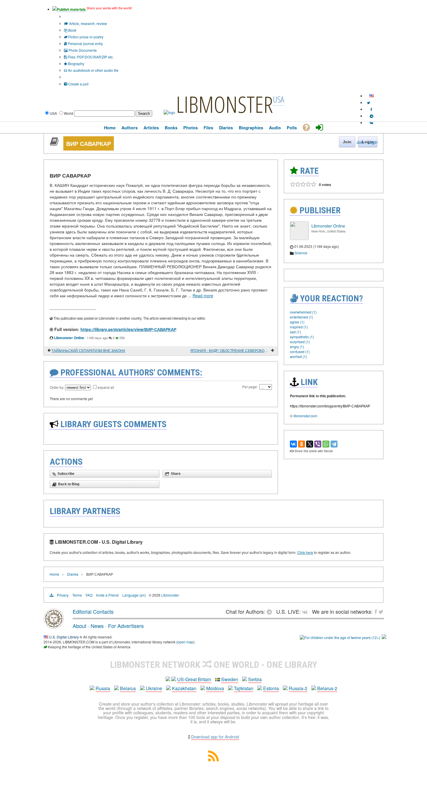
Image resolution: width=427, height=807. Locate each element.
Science (301, 252)
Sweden (229, 679)
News (97, 625)
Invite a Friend (107, 595)
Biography (75, 63)
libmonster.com (305, 415)
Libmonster (170, 595)
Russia (103, 688)
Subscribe (66, 474)
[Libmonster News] (368, 102)
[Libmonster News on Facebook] (371, 109)
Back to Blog (68, 484)
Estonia (271, 688)
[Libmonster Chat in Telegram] (271, 611)
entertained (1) (301, 316)
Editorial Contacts (93, 611)
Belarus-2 (327, 688)
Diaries (72, 574)
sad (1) (295, 331)
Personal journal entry (85, 43)
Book (71, 30)
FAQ (89, 595)
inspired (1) (299, 326)
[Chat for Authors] (371, 115)
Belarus (128, 688)
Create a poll (78, 83)
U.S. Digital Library (64, 636)
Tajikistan (243, 688)
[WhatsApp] (325, 444)
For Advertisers (126, 625)
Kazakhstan (184, 688)
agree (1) (297, 321)
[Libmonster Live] (371, 122)
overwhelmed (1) (303, 311)
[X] (309, 444)
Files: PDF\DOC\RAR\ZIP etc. (90, 56)
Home (54, 574)
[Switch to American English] (371, 95)
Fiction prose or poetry (85, 36)
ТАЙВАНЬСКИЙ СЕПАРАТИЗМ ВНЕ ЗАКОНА (88, 350)
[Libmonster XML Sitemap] (213, 759)
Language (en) (134, 595)
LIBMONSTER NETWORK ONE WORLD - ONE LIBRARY (213, 664)
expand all (106, 387)
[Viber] (317, 444)
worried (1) (298, 356)
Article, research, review (87, 23)
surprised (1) (300, 341)
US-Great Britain (194, 679)
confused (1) (300, 351)
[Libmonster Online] (299, 238)
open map (185, 641)
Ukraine (154, 688)
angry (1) (297, 346)
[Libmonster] (54, 626)
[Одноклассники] (301, 444)
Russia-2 (298, 688)
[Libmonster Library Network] (384, 637)
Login (372, 142)
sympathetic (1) (302, 336)
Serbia (255, 679)
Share (176, 474)
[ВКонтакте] (293, 444)
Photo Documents (82, 50)
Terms (77, 595)
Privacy (63, 595)
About (79, 625)
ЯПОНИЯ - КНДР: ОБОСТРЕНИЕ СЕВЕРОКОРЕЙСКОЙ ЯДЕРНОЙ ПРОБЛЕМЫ (230, 350)
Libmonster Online (69, 337)
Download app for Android (215, 737)
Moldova (215, 688)
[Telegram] (334, 444)
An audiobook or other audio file (93, 70)
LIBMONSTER (224, 104)
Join (360, 142)
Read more (203, 295)
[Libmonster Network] (340, 637)
